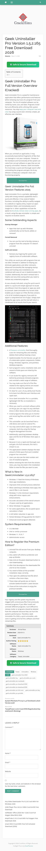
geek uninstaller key (12, 678)
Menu (11, 2)
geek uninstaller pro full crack (14, 690)
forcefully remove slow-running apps (25, 211)
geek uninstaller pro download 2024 (16, 684)
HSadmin (7, 56)
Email (7, 762)
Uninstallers (25, 672)
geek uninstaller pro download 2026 (16, 687)
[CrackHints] (23, 19)
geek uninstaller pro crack (27, 678)
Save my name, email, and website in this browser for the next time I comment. (23, 785)
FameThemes (29, 846)
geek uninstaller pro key (33, 690)
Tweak (17, 672)
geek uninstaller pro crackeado (15, 681)
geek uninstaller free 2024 (19, 675)
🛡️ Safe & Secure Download (23, 64)
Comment (9, 727)
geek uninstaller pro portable (14, 693)
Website (8, 771)
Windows (33, 672)
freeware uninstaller (18, 350)
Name (8, 753)
